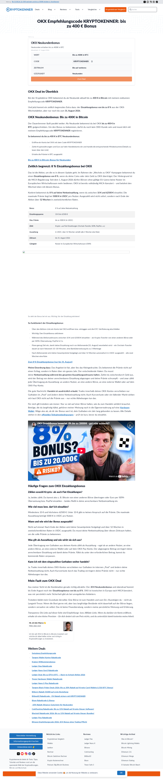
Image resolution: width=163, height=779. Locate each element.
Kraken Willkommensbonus (43, 662)
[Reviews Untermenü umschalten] (70, 9)
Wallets (50, 743)
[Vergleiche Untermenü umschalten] (99, 9)
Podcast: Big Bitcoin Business (58, 765)
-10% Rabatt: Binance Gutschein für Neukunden (52, 705)
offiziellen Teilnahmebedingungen (58, 415)
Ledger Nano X (89, 743)
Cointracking (89, 752)
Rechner (50, 752)
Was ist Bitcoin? (127, 739)
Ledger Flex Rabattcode (42, 718)
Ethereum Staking (127, 760)
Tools (77, 9)
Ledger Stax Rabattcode (42, 666)
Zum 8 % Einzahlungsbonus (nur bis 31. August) (50, 362)
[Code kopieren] (92, 61)
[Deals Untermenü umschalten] (43, 9)
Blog (50, 9)
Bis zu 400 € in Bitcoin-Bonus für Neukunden (49, 160)
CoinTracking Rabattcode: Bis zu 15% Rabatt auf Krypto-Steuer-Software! (63, 709)
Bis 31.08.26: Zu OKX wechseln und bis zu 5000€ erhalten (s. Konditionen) (35, 2)
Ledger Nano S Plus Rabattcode (45, 683)
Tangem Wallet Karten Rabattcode (46, 658)
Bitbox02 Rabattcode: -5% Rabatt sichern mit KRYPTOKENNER (58, 696)
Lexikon (50, 748)
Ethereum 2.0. (126, 752)
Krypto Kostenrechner (55, 760)
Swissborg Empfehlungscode (44, 653)
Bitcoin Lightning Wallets (130, 743)
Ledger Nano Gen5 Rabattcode (45, 670)
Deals (37, 9)
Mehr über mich (35, 626)
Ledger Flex (88, 739)
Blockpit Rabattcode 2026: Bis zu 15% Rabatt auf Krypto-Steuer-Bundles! (63, 713)
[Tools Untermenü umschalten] (82, 9)
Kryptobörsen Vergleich (55, 739)
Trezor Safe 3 (89, 765)
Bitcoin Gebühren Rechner (57, 756)
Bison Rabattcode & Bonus (43, 701)
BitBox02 (87, 756)
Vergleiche (92, 9)
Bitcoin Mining (126, 748)
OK (121, 773)
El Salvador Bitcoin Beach (130, 765)
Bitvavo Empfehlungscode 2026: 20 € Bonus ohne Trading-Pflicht (59, 722)
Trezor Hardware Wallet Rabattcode (47, 679)
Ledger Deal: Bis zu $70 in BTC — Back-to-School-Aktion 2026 (58, 675)
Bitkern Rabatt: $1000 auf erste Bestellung (50, 692)
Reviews (63, 9)
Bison (86, 760)
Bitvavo (87, 748)
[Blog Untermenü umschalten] (55, 9)
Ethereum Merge (127, 756)
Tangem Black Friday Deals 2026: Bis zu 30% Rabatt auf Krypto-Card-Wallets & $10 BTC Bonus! (72, 688)
